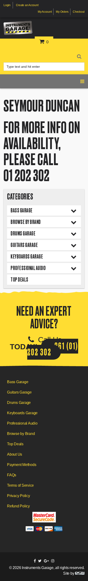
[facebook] (35, 561)
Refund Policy (18, 506)
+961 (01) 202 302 (52, 349)
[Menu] (82, 55)
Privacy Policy (18, 496)
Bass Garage (22, 210)
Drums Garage (23, 233)
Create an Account (27, 5)
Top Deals (19, 279)
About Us (14, 454)
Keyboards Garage (27, 256)
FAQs (11, 475)
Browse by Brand (26, 222)
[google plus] (46, 561)
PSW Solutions (79, 573)
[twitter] (40, 561)
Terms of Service (20, 485)
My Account (45, 11)
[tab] (44, 210)
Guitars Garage (24, 245)
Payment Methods (21, 465)
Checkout (78, 11)
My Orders (62, 11)
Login (7, 5)
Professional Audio (28, 268)
